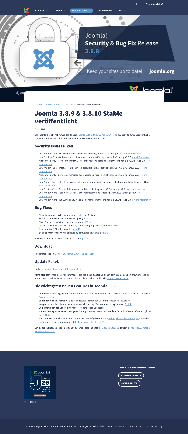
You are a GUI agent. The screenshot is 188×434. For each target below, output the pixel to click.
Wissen (122, 10)
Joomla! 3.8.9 (83, 134)
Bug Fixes (84, 238)
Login (161, 426)
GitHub (128, 304)
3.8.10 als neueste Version (105, 134)
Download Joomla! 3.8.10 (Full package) (74, 253)
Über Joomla (40, 10)
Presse (32, 401)
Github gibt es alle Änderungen (123, 318)
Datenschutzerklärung (138, 426)
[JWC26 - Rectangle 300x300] (40, 397)
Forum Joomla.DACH (155, 4)
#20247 (104, 232)
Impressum (119, 426)
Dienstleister (105, 10)
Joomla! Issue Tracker (117, 278)
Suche (154, 426)
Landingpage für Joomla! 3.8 (92, 322)
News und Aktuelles (82, 10)
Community (59, 10)
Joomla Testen (129, 383)
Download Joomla (131, 375)
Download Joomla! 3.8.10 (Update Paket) (64, 269)
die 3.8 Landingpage (108, 327)
